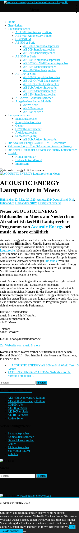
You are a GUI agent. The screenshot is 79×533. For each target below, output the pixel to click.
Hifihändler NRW (26, 203)
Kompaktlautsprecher (28, 122)
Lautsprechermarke (49, 203)
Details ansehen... (12, 531)
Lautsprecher (8, 250)
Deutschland (60, 199)
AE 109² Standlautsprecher (39, 91)
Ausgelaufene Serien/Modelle (33, 101)
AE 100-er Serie (33, 108)
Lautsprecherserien (19, 28)
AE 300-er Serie (33, 111)
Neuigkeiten (15, 25)
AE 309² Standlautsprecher (39, 66)
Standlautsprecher (26, 118)
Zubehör (13, 454)
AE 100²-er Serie (25, 73)
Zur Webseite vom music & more (20, 345)
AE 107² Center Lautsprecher (41, 84)
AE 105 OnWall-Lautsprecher (41, 80)
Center (19, 125)
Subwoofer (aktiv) (26, 136)
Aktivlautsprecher (26, 132)
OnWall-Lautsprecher (28, 129)
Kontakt (12, 153)
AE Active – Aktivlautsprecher (34, 98)
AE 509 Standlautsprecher (39, 49)
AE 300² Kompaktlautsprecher (41, 59)
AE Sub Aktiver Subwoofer (40, 87)
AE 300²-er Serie (25, 56)
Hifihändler (7, 199)
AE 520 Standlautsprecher (39, 53)
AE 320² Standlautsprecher (39, 70)
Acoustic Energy (47, 226)
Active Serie (30, 104)
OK (72, 527)
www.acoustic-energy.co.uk (34, 495)
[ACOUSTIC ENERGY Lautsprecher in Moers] (30, 173)
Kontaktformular (25, 156)
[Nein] (24, 531)
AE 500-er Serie (25, 42)
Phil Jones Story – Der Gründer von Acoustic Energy (40, 146)
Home (11, 21)
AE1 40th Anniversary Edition (33, 32)
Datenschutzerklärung (28, 160)
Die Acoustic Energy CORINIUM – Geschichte (37, 142)
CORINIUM (23, 39)
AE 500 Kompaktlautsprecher (41, 46)
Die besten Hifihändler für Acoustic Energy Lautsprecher (42, 149)
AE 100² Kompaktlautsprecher (41, 77)
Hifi (71, 199)
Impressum (22, 163)
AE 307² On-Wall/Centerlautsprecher (45, 63)
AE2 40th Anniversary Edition (33, 35)
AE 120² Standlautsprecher (39, 94)
